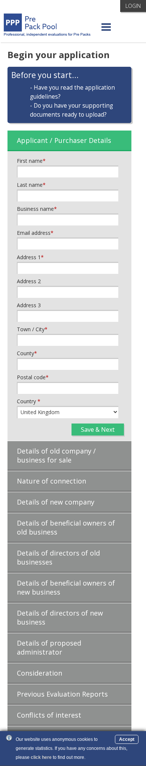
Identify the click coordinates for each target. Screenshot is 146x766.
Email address (35, 232)
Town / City (32, 329)
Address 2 (29, 281)
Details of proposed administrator (49, 647)
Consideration (39, 672)
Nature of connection (51, 480)
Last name (31, 184)
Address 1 (30, 257)
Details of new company (55, 501)
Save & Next (98, 429)
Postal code (33, 377)
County (27, 353)
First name (31, 160)
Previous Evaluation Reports (62, 693)
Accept (126, 739)
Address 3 (29, 305)
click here (41, 757)
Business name (37, 208)
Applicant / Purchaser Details (64, 140)
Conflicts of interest (49, 714)
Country (28, 401)
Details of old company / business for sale (56, 455)
